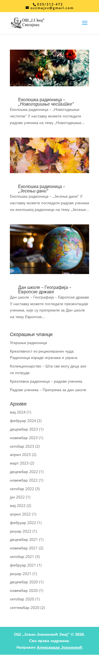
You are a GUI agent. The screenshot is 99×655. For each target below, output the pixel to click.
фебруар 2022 (23, 522)
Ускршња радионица (28, 342)
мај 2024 (18, 412)
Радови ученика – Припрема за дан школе (48, 389)
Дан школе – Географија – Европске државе (44, 289)
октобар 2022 (22, 488)
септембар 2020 (24, 607)
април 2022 (20, 514)
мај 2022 (18, 505)
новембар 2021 (24, 548)
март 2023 (19, 463)
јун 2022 (17, 497)
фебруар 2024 (23, 420)
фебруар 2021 (23, 565)
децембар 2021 (24, 539)
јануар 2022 (20, 531)
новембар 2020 (24, 590)
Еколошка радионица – (46, 101)
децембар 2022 (24, 471)
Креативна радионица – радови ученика (46, 381)
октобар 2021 (22, 556)
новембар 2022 (24, 480)
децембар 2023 (24, 429)
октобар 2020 (22, 599)
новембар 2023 (24, 437)
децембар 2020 (24, 581)
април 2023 (20, 454)
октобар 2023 (22, 446)
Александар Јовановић (59, 647)
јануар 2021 (20, 573)
